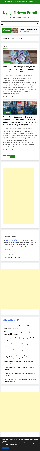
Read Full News (7, 97)
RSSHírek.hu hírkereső (13, 240)
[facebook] (20, 8)
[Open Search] (34, 23)
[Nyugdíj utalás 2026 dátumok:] (13, 31)
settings (14, 444)
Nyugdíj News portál (20, 13)
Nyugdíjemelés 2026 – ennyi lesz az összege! (19, 2)
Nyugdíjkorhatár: (12, 320)
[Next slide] (37, 2)
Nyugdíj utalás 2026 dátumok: (29, 29)
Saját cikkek (9, 250)
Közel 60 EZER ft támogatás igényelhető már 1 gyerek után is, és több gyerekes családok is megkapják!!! (19, 69)
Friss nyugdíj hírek (10, 254)
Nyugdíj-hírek (8, 75)
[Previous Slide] (35, 2)
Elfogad (6, 448)
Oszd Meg (7, 62)
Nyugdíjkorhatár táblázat (12, 258)
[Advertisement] (18, 196)
